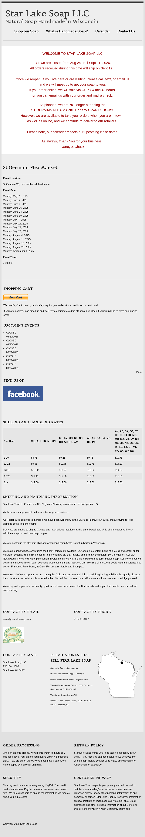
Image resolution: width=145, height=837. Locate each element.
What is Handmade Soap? (67, 31)
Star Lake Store (57, 668)
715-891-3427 (81, 619)
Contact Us (126, 31)
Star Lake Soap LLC (47, 13)
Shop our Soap (26, 31)
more (139, 371)
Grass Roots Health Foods (62, 680)
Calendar (102, 31)
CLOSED (11, 332)
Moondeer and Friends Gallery (63, 701)
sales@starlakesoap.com (17, 619)
